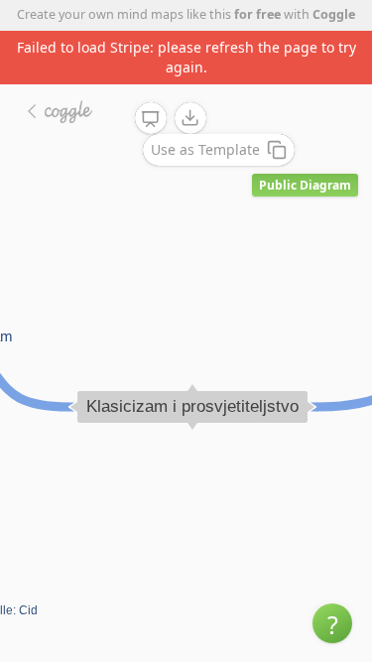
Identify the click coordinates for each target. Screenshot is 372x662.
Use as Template (205, 149)
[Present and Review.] (151, 119)
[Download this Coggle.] (190, 118)
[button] (332, 623)
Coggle (333, 14)
